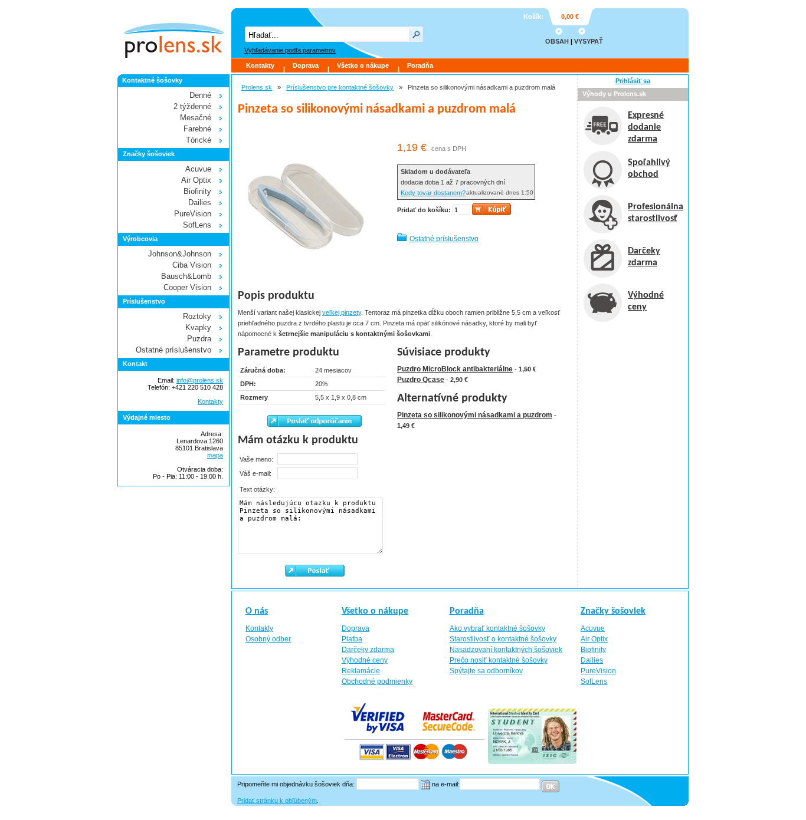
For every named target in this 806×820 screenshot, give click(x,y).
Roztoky (197, 316)
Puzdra (199, 338)
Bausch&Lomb (186, 276)
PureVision (192, 213)
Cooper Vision (187, 287)
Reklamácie (361, 671)
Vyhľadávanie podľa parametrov (290, 50)
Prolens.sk (256, 87)
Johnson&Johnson (179, 253)
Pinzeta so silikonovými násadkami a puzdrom (474, 415)
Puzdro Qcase (420, 380)
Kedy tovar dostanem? (433, 192)
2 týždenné (192, 106)
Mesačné (195, 117)
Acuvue (198, 168)
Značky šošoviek (613, 611)
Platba (352, 639)
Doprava (306, 65)
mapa (215, 455)
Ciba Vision (191, 265)
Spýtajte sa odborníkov (486, 671)
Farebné (197, 128)
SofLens (197, 224)
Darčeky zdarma (368, 650)
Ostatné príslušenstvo (444, 238)
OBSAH (557, 41)
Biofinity (197, 191)
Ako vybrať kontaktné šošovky (497, 628)
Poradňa (420, 65)
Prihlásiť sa (632, 80)
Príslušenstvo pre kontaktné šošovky (340, 87)
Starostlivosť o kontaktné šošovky (503, 639)
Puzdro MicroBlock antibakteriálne (455, 369)
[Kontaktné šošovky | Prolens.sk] (173, 33)
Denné (200, 95)
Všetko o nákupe (363, 65)
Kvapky (198, 327)
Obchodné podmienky (377, 681)
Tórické (198, 140)
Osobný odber (268, 639)
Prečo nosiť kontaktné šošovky (499, 660)
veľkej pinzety (341, 312)
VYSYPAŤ (588, 41)
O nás (256, 611)
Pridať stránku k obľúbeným (277, 800)
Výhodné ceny (365, 660)
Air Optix (196, 180)
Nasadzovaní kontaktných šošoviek (506, 650)
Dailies (199, 202)
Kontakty (260, 65)
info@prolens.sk (199, 380)
